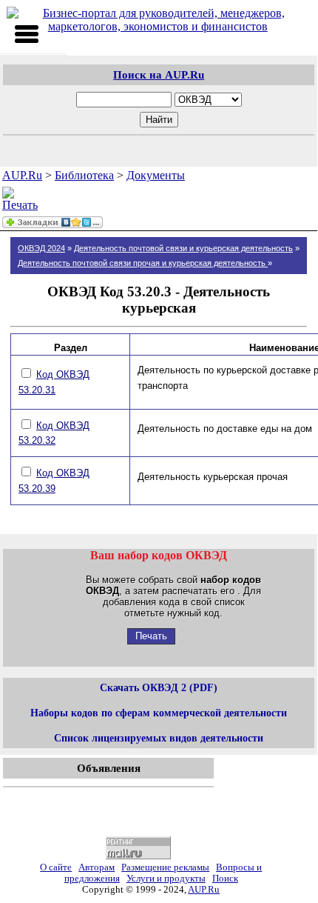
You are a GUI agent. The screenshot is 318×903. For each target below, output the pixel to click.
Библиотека (84, 175)
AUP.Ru (22, 175)
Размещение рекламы (165, 867)
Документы (155, 175)
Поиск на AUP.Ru (158, 74)
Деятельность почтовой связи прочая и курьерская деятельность (143, 263)
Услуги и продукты (166, 878)
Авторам (96, 867)
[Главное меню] (26, 34)
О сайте (56, 867)
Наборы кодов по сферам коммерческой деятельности (158, 713)
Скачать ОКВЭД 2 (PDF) (158, 687)
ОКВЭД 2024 (41, 248)
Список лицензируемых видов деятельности (158, 738)
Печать (151, 636)
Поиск (225, 878)
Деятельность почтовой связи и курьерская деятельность (183, 248)
